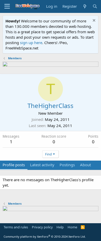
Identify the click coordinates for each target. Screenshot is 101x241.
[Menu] (7, 6)
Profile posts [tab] (14, 164)
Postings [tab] (67, 164)
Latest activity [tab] (42, 164)
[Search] (95, 6)
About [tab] (85, 164)
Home (72, 227)
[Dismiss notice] (93, 21)
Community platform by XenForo (45, 236)
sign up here (31, 42)
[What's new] (85, 6)
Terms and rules (16, 227)
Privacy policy (42, 227)
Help (60, 227)
